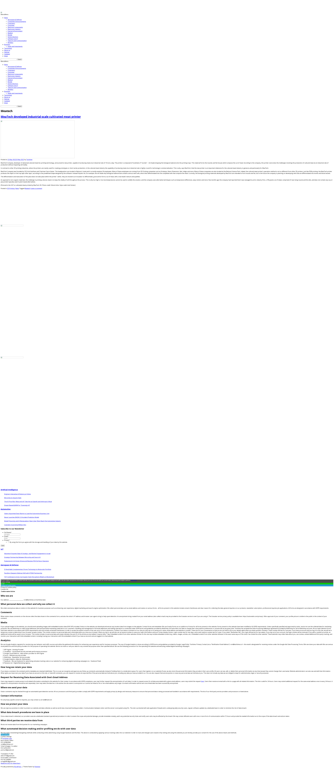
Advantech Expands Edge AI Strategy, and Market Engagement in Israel (27, 554)
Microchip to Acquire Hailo (12, 498)
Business (7, 44)
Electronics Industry (14, 29)
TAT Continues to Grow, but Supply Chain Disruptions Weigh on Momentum (29, 577)
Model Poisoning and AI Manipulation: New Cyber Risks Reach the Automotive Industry (32, 521)
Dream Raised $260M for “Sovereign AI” (17, 505)
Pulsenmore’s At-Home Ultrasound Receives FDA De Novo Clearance (26, 561)
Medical (10, 33)
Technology (8, 48)
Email (6, 536)
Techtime (29, 160)
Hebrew (6, 52)
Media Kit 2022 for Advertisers (10, 763)
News (6, 18)
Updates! (7, 54)
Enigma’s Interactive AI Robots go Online (17, 494)
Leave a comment (36, 188)
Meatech (27, 188)
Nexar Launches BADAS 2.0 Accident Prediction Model (21, 517)
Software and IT (13, 39)
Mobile (10, 35)
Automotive (6, 509)
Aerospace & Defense (15, 20)
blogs (6, 56)
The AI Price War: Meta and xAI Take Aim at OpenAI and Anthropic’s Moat (28, 502)
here (202, 681)
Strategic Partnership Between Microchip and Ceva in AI (22, 557)
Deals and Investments (15, 46)
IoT (2, 549)
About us (7, 50)
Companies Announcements (17, 22)
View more (134, 580)
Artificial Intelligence (9, 490)
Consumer (11, 25)
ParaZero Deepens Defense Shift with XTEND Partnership (23, 573)
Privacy (7, 540)
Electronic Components (15, 27)
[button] (4, 14)
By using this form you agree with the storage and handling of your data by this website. (38, 542)
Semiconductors (13, 37)
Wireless (10, 43)
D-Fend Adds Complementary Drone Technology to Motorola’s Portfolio (27, 569)
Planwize (37, 767)
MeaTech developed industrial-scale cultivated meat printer (41, 116)
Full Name (7, 532)
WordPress (18, 767)
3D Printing (11, 188)
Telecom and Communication (17, 41)
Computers (11, 23)
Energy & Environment (15, 31)
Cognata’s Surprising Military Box (15, 525)
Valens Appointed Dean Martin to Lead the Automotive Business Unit (26, 514)
